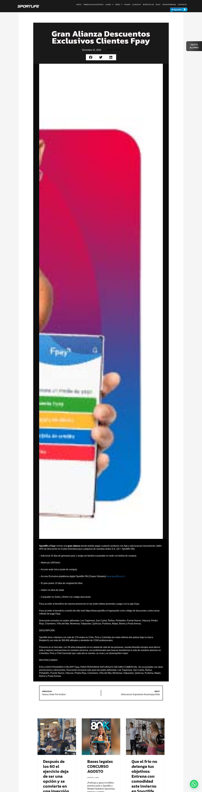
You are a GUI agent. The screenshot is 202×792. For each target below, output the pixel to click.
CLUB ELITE (136, 4)
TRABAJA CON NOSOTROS (93, 4)
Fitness (116, 50)
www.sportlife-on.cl (115, 576)
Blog (109, 50)
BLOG (158, 4)
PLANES (127, 4)
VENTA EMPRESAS (169, 4)
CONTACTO (182, 4)
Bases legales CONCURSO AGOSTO (100, 766)
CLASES (108, 4)
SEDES (117, 4)
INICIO (78, 4)
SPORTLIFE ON (148, 4)
